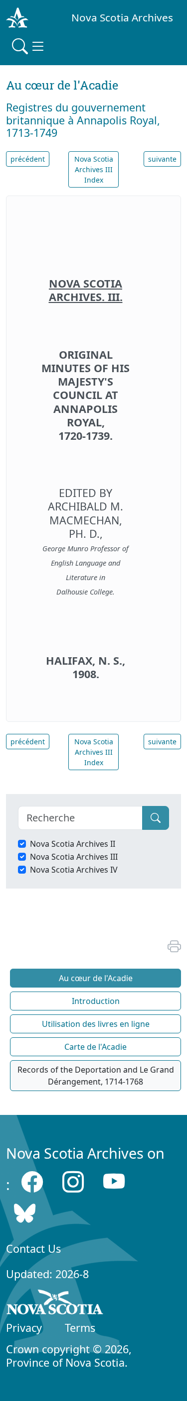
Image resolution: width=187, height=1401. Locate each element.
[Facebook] (32, 1182)
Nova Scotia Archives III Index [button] (93, 169)
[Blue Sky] (24, 1212)
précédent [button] (27, 159)
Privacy (24, 1327)
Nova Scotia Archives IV (74, 869)
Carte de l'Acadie (95, 1046)
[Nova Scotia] (55, 1304)
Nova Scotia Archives (122, 17)
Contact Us (33, 1248)
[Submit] (155, 818)
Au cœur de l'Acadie (96, 978)
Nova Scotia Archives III (74, 856)
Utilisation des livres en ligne (96, 1023)
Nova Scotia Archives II (72, 843)
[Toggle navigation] (29, 46)
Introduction (96, 1001)
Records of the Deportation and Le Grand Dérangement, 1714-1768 (95, 1075)
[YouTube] (114, 1182)
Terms (80, 1327)
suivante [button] (162, 159)
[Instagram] (73, 1182)
